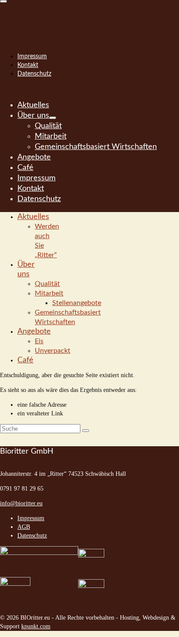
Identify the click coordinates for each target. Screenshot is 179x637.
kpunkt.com (35, 626)
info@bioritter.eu (21, 503)
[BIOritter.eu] (89, 17)
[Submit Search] (85, 430)
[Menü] (3, 1)
